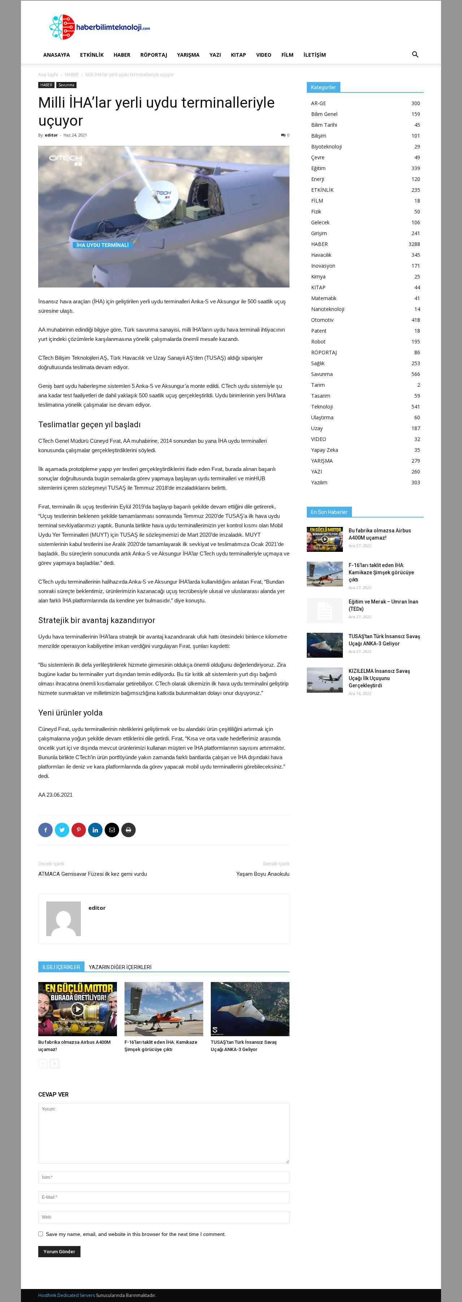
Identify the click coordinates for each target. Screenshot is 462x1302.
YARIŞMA (188, 54)
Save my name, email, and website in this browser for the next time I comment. (136, 1234)
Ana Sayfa (48, 75)
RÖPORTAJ (153, 54)
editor (51, 135)
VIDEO (263, 54)
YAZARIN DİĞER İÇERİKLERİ (120, 967)
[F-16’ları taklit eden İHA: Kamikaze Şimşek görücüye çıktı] (164, 1009)
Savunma (66, 84)
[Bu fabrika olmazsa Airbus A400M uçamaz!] (77, 1009)
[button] (415, 55)
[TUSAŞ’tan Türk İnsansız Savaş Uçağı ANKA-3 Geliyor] (250, 1009)
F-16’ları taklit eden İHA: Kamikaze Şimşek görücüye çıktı (381, 572)
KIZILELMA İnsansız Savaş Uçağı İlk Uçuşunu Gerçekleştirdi (379, 678)
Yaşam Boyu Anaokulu (262, 874)
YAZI (215, 54)
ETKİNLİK (92, 54)
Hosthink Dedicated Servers (66, 1295)
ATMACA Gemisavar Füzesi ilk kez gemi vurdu (92, 874)
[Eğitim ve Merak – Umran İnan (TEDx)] (325, 610)
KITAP (238, 54)
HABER (122, 54)
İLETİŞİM (315, 54)
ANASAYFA (56, 54)
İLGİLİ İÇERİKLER (61, 967)
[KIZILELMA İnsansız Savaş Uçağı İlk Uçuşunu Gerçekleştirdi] (325, 680)
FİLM (287, 54)
